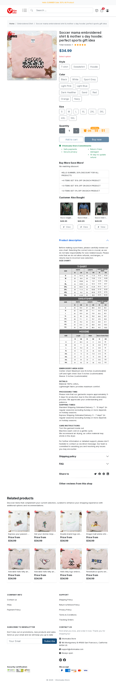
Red (95, 92)
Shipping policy (67, 456)
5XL (73, 118)
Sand (84, 92)
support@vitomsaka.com (72, 649)
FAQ (61, 463)
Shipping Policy (66, 600)
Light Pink (66, 85)
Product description (70, 240)
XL (83, 111)
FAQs (9, 605)
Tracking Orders (66, 620)
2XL (92, 111)
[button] (25, 11)
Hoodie (94, 66)
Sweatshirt (79, 66)
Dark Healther (68, 92)
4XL (63, 118)
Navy (77, 98)
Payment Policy (14, 610)
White (75, 79)
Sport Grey (90, 79)
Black (64, 79)
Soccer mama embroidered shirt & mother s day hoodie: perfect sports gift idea (71, 23)
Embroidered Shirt (25, 23)
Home (11, 23)
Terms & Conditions (68, 615)
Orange (65, 98)
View (68, 227)
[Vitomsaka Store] (12, 10)
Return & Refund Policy (69, 605)
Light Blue (82, 85)
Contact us (12, 600)
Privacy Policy (65, 610)
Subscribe (49, 641)
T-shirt (64, 66)
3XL (102, 111)
